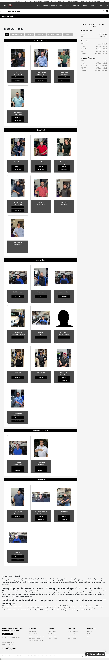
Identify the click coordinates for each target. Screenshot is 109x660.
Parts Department (52, 633)
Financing (71, 628)
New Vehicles (32, 631)
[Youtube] (14, 648)
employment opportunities (95, 582)
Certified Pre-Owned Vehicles (36, 636)
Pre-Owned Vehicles (34, 633)
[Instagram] (7, 648)
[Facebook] (4, 648)
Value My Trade (72, 636)
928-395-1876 (103, 33)
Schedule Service (52, 636)
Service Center (52, 631)
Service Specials (52, 638)
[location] (63, 1)
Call (94, 25)
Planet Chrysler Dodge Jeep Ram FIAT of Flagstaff (13, 655)
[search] (107, 6)
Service (51, 628)
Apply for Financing (73, 631)
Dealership (91, 628)
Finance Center (72, 633)
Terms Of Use (34, 655)
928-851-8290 (103, 34)
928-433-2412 (103, 36)
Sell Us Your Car (72, 638)
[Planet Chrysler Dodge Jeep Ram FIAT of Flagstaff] (9, 5)
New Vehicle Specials (34, 638)
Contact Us (8, 634)
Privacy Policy (28, 655)
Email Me (17, 77)
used (33, 581)
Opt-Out (55, 655)
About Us (89, 631)
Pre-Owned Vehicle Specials (36, 640)
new (29, 581)
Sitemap (39, 655)
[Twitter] (10, 648)
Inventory (32, 628)
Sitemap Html (45, 655)
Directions (89, 636)
